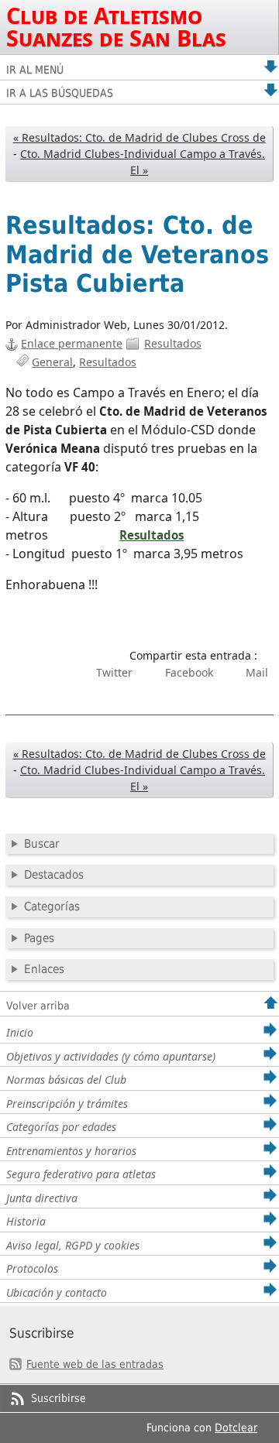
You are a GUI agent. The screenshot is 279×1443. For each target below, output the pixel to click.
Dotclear (236, 1427)
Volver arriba (38, 1005)
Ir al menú (35, 69)
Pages (39, 938)
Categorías (52, 906)
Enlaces (44, 969)
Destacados (54, 875)
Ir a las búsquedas (59, 93)
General (52, 362)
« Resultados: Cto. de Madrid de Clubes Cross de (139, 137)
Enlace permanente (71, 343)
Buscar (42, 844)
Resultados (173, 343)
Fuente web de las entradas (95, 1364)
